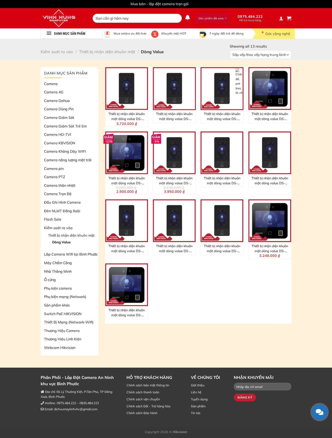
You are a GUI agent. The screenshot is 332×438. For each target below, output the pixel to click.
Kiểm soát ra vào (57, 51)
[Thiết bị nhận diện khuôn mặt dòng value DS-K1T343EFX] (269, 88)
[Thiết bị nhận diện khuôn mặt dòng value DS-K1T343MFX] (126, 152)
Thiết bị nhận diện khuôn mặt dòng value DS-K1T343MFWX (270, 249)
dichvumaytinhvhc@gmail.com (75, 409)
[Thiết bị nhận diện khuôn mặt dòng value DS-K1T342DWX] (222, 220)
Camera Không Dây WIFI (65, 151)
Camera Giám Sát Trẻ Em (65, 126)
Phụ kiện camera (58, 288)
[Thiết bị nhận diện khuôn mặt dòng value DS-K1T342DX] (174, 152)
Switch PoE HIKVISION (63, 313)
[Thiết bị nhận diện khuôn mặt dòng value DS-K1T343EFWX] (126, 284)
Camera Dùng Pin (59, 109)
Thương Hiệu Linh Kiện (62, 339)
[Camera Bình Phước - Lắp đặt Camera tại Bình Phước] (63, 18)
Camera (51, 83)
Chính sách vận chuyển (143, 399)
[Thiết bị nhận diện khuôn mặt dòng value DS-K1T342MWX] (222, 88)
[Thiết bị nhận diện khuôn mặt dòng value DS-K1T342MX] (126, 220)
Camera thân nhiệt (59, 185)
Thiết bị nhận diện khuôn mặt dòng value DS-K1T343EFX (270, 116)
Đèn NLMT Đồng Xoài (62, 211)
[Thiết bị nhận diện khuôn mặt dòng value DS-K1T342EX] (222, 152)
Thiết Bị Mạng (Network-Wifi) (69, 322)
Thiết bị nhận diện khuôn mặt (107, 51)
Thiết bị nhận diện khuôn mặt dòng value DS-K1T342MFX (270, 181)
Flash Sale (52, 219)
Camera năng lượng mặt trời (67, 160)
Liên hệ (196, 392)
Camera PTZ (54, 177)
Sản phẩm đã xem (211, 18)
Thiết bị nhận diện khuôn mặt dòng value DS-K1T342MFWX (174, 116)
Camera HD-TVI (57, 134)
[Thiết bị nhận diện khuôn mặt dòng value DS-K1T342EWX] (126, 88)
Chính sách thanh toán (142, 392)
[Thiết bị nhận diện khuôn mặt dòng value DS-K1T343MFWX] (269, 220)
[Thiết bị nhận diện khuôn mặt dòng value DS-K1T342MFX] (269, 152)
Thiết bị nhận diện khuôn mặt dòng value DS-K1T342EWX (126, 116)
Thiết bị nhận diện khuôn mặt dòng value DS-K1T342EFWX (174, 249)
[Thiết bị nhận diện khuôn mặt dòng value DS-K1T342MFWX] (174, 88)
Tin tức (196, 413)
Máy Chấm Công (58, 262)
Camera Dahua (57, 100)
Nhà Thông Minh (58, 271)
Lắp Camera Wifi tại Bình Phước (71, 254)
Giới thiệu (197, 385)
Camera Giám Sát (59, 117)
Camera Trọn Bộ (57, 193)
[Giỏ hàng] (289, 18)
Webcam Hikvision (59, 347)
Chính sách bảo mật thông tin (147, 385)
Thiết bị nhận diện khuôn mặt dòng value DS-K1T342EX (222, 181)
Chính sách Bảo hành (141, 413)
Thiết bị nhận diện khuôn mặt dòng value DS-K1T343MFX (126, 181)
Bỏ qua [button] (195, 4)
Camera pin (54, 168)
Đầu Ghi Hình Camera (62, 202)
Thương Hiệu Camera (62, 330)
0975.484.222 (250, 18)
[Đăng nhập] (281, 18)
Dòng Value (61, 242)
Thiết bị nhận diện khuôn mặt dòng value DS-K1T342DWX (222, 249)
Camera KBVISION (59, 143)
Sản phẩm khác (57, 305)
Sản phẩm (198, 406)
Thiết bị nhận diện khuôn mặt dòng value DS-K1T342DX (174, 181)
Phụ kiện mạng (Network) (65, 296)
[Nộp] (177, 18)
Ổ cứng (50, 279)
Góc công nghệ (277, 33)
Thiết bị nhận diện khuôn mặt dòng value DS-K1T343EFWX (126, 313)
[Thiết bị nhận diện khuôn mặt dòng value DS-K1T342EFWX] (174, 220)
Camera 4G (53, 92)
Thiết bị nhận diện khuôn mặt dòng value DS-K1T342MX (126, 249)
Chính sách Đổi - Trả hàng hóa (148, 406)
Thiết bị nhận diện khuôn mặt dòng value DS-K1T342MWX (222, 116)
